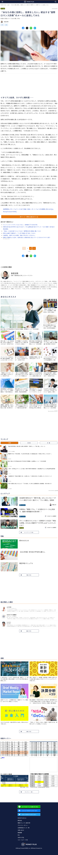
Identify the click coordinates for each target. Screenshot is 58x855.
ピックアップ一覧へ (29, 532)
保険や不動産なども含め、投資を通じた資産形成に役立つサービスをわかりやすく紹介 (26, 237)
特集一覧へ (29, 575)
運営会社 (20, 820)
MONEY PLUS (3, 4)
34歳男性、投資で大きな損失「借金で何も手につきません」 (19, 235)
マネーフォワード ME (23, 840)
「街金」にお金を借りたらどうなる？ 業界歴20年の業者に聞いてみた (22, 231)
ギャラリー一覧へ (29, 792)
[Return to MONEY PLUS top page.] (29, 1)
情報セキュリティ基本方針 (24, 823)
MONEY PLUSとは (22, 818)
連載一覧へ (29, 731)
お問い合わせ (21, 830)
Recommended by (51, 411)
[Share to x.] (27, 28)
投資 (2, 24)
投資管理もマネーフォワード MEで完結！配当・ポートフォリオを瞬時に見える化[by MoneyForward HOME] (28, 210)
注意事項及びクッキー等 (23, 827)
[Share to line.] (31, 28)
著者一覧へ (29, 631)
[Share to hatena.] (35, 28)
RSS (19, 835)
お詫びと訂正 (21, 837)
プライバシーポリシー (23, 825)
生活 (8, 4)
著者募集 (20, 832)
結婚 (6, 24)
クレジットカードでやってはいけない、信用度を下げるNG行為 (20, 225)
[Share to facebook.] (23, 28)
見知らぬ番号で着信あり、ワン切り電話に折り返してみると (20, 233)
